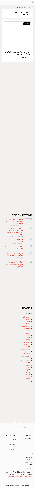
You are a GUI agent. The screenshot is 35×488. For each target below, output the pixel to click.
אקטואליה (27, 328)
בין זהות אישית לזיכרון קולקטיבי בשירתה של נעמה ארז (15, 255)
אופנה (28, 319)
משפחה (27, 358)
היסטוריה (27, 333)
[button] (10, 2)
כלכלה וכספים (25, 349)
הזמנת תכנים (13, 444)
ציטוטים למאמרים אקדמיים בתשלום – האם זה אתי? (14, 221)
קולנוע (28, 372)
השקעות (27, 335)
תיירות (28, 379)
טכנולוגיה (27, 344)
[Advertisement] (17, 139)
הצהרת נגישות (29, 462)
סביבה (28, 363)
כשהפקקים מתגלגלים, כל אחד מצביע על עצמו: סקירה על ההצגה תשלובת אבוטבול (13, 231)
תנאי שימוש (29, 457)
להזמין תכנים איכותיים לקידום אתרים (21, 476)
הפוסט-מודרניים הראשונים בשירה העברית (13, 247)
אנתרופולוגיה (26, 326)
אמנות (28, 324)
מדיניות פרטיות (28, 459)
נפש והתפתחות (25, 360)
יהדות (28, 347)
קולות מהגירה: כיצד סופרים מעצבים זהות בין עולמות (14, 264)
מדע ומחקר (26, 354)
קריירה (28, 374)
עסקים (28, 370)
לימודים (27, 351)
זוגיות (28, 338)
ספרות (28, 367)
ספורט (28, 365)
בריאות (27, 331)
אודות (15, 447)
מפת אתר (30, 464)
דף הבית (30, 7)
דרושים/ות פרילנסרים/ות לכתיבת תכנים (28, 437)
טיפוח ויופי (26, 342)
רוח (29, 377)
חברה (28, 340)
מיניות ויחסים (25, 356)
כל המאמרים (13, 442)
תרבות (28, 381)
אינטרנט (27, 321)
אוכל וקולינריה (25, 317)
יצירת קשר (13, 449)
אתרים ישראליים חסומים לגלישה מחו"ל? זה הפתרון (18, 53)
